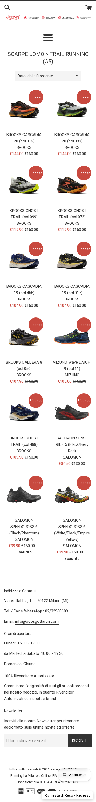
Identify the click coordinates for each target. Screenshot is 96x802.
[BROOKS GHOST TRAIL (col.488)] (24, 412)
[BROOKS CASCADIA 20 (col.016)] (24, 109)
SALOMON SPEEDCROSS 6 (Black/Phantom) (24, 526)
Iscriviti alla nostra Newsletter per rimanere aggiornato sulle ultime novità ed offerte (41, 724)
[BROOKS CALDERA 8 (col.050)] (24, 336)
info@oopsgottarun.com (37, 621)
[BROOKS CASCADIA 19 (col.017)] (72, 261)
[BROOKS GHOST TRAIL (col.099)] (24, 185)
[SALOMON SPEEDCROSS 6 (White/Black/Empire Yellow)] (72, 495)
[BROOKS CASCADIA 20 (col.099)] (72, 109)
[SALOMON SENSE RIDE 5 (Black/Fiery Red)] (72, 412)
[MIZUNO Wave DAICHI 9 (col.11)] (72, 336)
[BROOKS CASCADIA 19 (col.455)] (24, 261)
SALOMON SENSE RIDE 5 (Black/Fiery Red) (72, 444)
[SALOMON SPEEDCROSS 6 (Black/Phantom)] (24, 495)
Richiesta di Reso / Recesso (68, 795)
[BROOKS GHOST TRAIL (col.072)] (72, 185)
